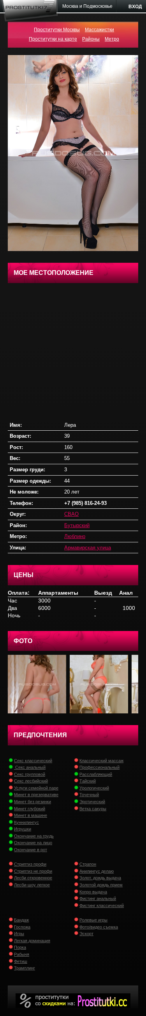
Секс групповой (29, 774)
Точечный (89, 794)
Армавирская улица (87, 548)
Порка (20, 947)
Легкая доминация (32, 940)
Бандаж (21, 920)
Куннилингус (26, 822)
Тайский (87, 781)
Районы (91, 39)
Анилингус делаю (96, 871)
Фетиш (20, 961)
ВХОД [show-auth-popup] (135, 6)
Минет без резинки (32, 801)
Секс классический (33, 760)
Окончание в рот (30, 849)
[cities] (87, 6)
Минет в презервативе (36, 794)
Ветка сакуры (92, 808)
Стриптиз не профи (33, 871)
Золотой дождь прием (101, 884)
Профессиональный (99, 767)
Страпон (87, 864)
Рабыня (21, 954)
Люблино (74, 536)
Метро (112, 39)
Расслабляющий (95, 774)
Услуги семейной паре (36, 788)
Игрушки (22, 829)
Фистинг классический (101, 905)
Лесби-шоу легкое (32, 884)
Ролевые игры (93, 920)
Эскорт (86, 933)
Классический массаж (101, 760)
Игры (19, 933)
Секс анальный (30, 767)
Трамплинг (24, 968)
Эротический (92, 801)
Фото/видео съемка (98, 927)
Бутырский (77, 525)
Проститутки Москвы (57, 29)
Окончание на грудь (34, 836)
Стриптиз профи (30, 864)
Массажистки (99, 29)
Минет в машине (30, 815)
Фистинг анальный (97, 898)
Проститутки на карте (53, 39)
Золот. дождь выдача (100, 877)
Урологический (94, 788)
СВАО (71, 514)
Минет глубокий (29, 808)
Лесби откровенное (33, 877)
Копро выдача (93, 891)
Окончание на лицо (33, 842)
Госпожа (22, 927)
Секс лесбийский (31, 781)
